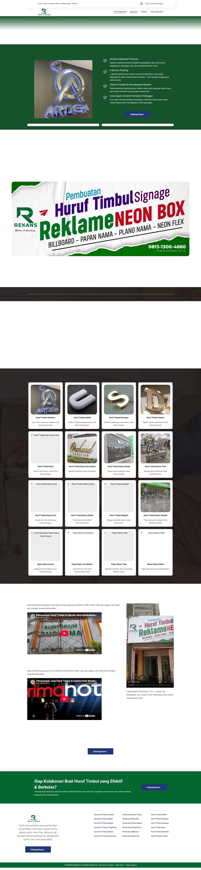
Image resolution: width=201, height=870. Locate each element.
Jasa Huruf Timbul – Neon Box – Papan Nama (117, 865)
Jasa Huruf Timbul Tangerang (105, 827)
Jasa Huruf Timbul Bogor (103, 819)
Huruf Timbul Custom (155, 417)
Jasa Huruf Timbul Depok (103, 823)
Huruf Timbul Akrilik (82, 417)
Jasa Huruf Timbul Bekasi (103, 832)
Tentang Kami (120, 11)
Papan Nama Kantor (45, 564)
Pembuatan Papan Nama (132, 823)
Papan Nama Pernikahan (82, 564)
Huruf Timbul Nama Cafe (45, 515)
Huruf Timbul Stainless (45, 417)
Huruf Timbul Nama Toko (155, 466)
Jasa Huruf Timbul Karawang (105, 836)
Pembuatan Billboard (130, 832)
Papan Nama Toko (119, 564)
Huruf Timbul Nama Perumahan (82, 466)
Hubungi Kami (157, 11)
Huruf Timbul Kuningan (119, 417)
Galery (144, 11)
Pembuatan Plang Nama (131, 827)
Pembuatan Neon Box (130, 819)
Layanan (134, 11)
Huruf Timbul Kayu (45, 466)
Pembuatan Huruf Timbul (132, 815)
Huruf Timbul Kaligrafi (119, 515)
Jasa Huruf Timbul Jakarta (104, 815)
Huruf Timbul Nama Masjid (119, 466)
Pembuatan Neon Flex (130, 836)
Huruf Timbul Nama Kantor (82, 515)
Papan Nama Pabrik (155, 564)
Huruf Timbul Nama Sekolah (155, 515)
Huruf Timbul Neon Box (160, 832)
